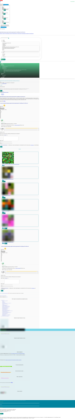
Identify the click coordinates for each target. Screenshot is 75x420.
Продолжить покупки (3, 27)
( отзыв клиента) (4, 83)
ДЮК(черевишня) (4, 305)
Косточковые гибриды (4, 308)
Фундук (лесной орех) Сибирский (6, 314)
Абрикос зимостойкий (4, 300)
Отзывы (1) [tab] (2, 94)
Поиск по (1, 293)
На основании (13, 353)
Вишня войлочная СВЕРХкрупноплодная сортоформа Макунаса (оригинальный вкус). (5, 9)
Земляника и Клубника (4, 307)
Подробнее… (1, 419)
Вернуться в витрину (6, 4)
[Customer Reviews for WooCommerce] (4, 106)
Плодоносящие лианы (4, 309)
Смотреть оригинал (17, 268)
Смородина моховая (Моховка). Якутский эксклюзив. (5, 13)
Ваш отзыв (2, 140)
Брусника (3, 302)
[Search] (8, 38)
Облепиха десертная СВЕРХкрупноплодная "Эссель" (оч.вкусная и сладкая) (5, 18)
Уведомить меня (3, 181)
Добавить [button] (5, 23)
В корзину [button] (6, 228)
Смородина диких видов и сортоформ (6, 312)
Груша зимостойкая (4, 303)
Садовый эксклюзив (4, 311)
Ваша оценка (3, 278)
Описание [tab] (2, 93)
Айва (2, 301)
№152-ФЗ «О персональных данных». (20, 353)
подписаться (33, 288)
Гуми (2, 304)
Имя (2, 285)
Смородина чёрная (4, 313)
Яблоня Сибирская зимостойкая (5, 315)
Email (1, 143)
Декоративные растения (5, 92)
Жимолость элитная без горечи (5, 306)
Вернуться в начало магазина (3, 295)
